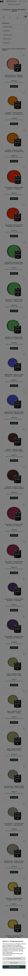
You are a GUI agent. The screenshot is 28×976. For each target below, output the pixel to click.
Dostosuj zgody (14, 962)
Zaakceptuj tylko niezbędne (14, 958)
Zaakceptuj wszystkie (14, 967)
